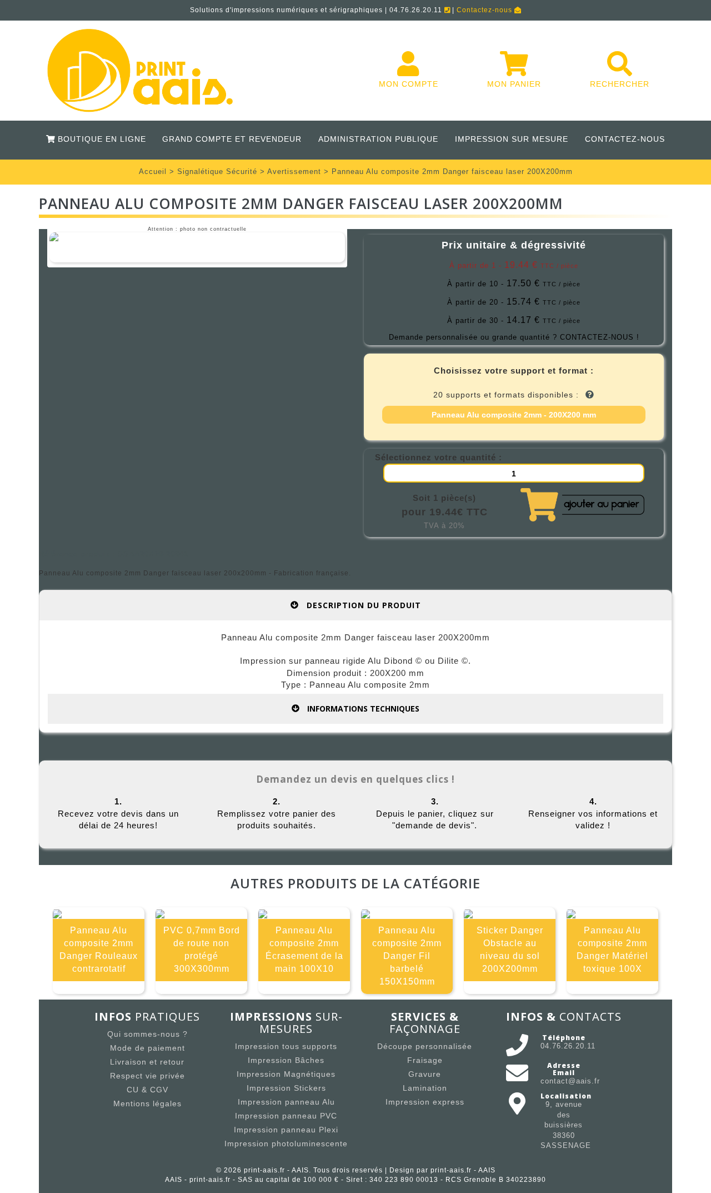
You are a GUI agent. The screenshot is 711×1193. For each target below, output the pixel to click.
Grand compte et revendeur (232, 139)
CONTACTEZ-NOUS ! (599, 337)
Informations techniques (362, 708)
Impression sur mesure (511, 139)
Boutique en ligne (100, 139)
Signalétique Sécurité (217, 171)
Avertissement (294, 171)
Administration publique (378, 139)
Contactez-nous (485, 10)
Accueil (153, 171)
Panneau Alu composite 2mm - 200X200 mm (514, 414)
